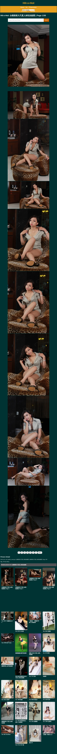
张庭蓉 (44, 676)
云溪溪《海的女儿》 (48, 734)
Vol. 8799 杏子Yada (6, 642)
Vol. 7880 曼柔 (19, 699)
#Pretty (5, 561)
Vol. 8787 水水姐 (19, 631)
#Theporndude (33, 7)
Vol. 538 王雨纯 (47, 631)
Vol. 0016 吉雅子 (6, 699)
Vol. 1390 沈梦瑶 (47, 721)
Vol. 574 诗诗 (46, 653)
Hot (26, 7)
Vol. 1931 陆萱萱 (33, 721)
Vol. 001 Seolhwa (6, 734)
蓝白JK (31, 742)
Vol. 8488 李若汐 (33, 699)
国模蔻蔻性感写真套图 (20, 653)
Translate (32, 11)
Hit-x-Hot (28, 3)
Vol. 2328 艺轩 (46, 699)
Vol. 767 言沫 (32, 676)
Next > (40, 552)
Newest (22, 7)
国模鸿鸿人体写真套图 (7, 666)
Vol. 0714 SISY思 (19, 745)
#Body (8, 561)
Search (46, 20)
